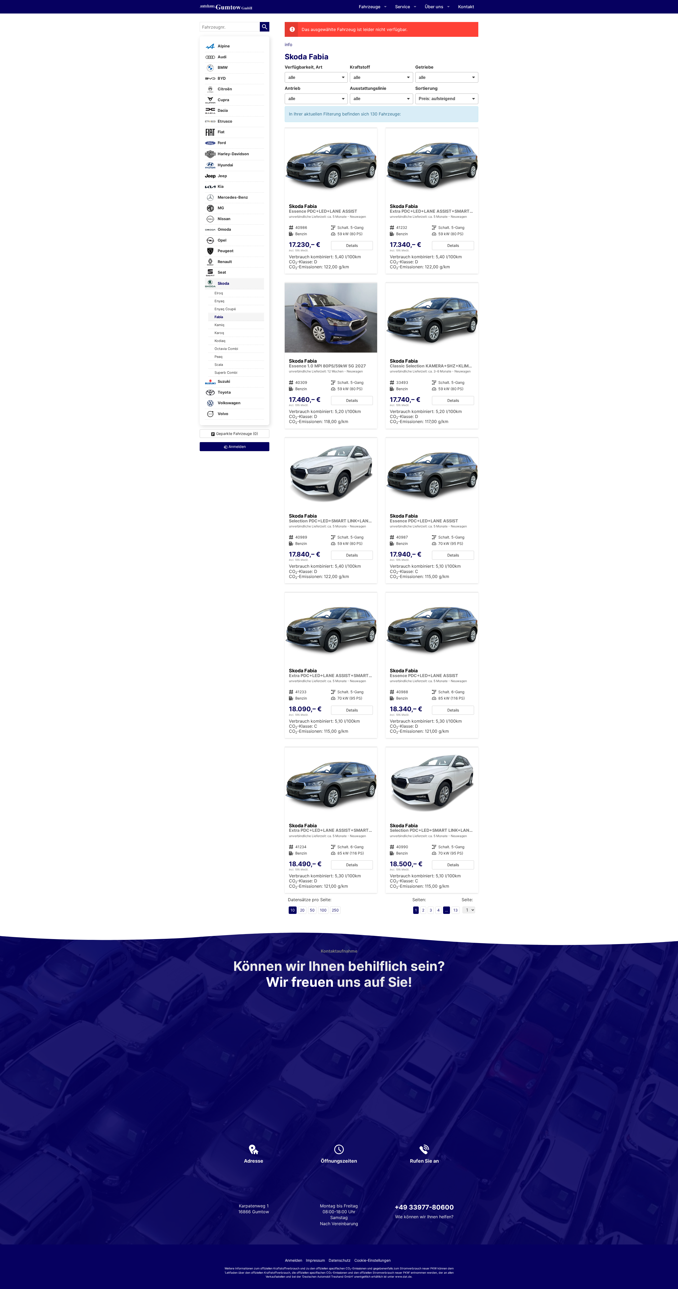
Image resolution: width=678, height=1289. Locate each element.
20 (302, 910)
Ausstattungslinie (368, 88)
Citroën (224, 89)
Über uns (434, 6)
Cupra (223, 99)
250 (335, 910)
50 (312, 910)
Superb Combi (226, 373)
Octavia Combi (226, 349)
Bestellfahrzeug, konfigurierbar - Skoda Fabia (331, 201)
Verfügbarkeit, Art (303, 67)
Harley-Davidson (233, 154)
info (288, 44)
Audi (221, 57)
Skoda (223, 283)
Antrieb (292, 88)
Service (402, 6)
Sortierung (426, 88)
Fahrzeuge (369, 6)
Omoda (224, 229)
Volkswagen (228, 403)
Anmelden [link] (237, 446)
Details (352, 245)
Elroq (219, 293)
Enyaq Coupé (225, 309)
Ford (221, 142)
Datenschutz (340, 1260)
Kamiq (219, 325)
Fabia (219, 317)
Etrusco (224, 121)
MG (220, 208)
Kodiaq (220, 341)
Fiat (221, 132)
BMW (222, 67)
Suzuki (223, 381)
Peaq (218, 357)
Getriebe (424, 67)
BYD (221, 78)
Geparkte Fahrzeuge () (237, 433)
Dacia (222, 110)
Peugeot (225, 251)
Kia (220, 186)
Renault (224, 261)
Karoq (219, 333)
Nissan (223, 218)
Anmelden (293, 1260)
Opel (221, 240)
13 (455, 910)
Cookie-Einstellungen (372, 1260)
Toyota (224, 392)
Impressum (315, 1260)
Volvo (222, 413)
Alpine (223, 46)
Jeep (222, 176)
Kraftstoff (360, 67)
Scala (219, 365)
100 (323, 910)
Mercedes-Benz (232, 197)
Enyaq (219, 301)
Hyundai (225, 165)
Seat (221, 272)
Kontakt (466, 6)
